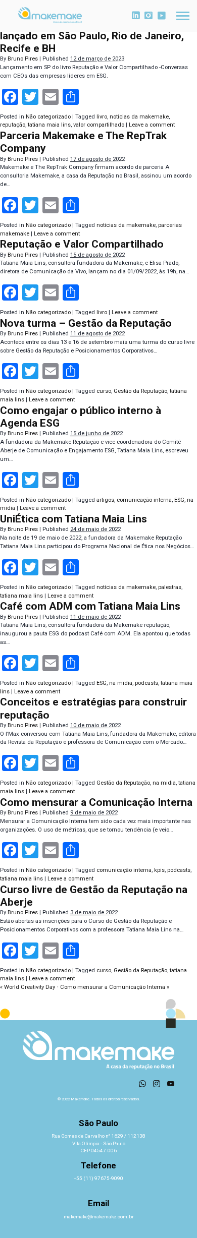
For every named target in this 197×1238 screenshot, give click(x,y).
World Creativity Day (27, 987)
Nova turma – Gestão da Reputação (86, 323)
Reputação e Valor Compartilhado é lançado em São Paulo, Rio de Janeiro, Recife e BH (92, 35)
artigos (105, 500)
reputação (12, 125)
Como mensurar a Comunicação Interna (96, 802)
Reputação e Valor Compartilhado (82, 244)
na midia (120, 683)
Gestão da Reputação (140, 391)
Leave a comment (152, 125)
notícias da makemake (139, 116)
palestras (169, 587)
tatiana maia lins (49, 125)
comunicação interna (144, 500)
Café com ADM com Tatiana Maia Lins (90, 606)
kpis (159, 870)
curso (103, 391)
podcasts (146, 683)
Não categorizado (48, 116)
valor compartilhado (98, 125)
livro (101, 116)
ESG (179, 500)
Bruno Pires (23, 58)
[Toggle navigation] (182, 16)
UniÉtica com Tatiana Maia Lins (73, 519)
